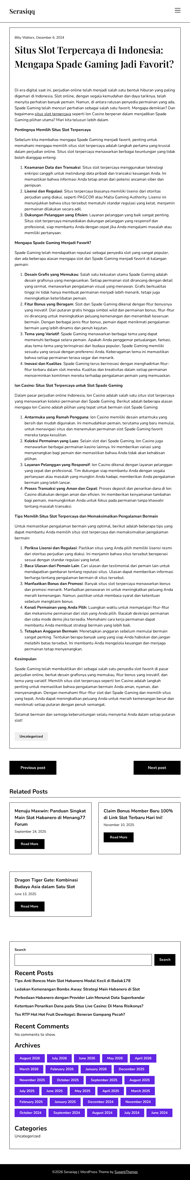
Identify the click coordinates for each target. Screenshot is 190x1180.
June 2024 (159, 1112)
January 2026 (96, 1069)
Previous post (33, 767)
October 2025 (68, 1080)
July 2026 (59, 1058)
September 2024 (66, 1112)
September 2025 (104, 1080)
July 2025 (27, 1091)
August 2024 (102, 1112)
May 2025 (82, 1091)
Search (20, 949)
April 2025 (110, 1091)
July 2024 (131, 1112)
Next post (157, 767)
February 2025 (31, 1101)
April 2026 (143, 1058)
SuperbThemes (126, 1172)
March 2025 (140, 1091)
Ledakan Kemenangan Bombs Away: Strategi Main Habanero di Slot (77, 989)
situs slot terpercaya (53, 114)
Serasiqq (22, 11)
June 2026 (87, 1058)
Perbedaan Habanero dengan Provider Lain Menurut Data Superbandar (80, 997)
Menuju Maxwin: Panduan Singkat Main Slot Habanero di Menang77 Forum (50, 817)
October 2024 (30, 1112)
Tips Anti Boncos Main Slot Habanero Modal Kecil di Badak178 (73, 981)
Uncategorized (31, 736)
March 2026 (29, 1069)
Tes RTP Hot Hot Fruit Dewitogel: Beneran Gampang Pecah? (70, 1014)
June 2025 (55, 1091)
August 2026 (30, 1058)
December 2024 (100, 1101)
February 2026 (61, 1069)
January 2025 (65, 1101)
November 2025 (32, 1080)
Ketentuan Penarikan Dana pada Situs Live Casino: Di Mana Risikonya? (79, 1006)
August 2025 (139, 1080)
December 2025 (131, 1069)
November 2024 (138, 1101)
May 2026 (115, 1058)
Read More (29, 844)
